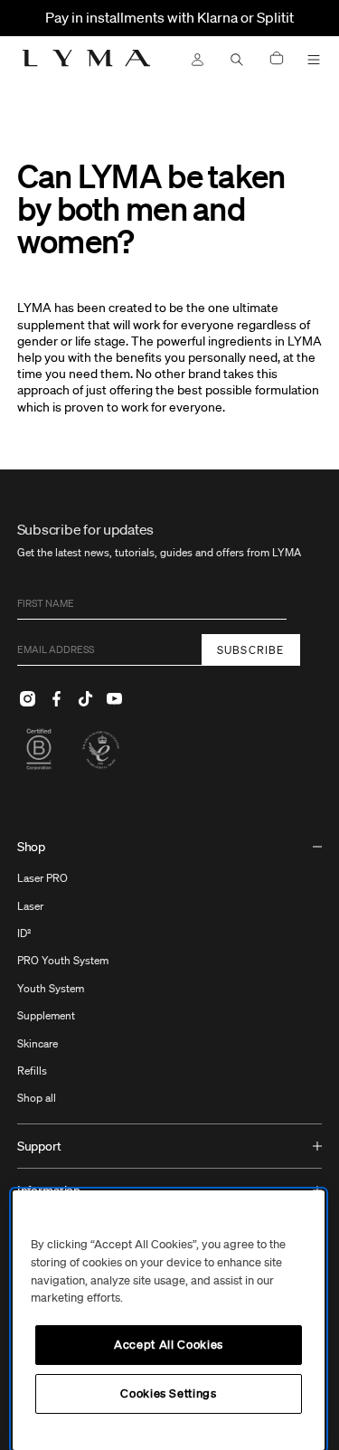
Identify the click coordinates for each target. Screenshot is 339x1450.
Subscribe (251, 650)
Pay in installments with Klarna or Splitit (169, 17)
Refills (32, 1070)
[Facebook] (57, 698)
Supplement (46, 1015)
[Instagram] (28, 698)
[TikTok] (86, 698)
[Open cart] (276, 59)
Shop (31, 847)
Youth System (50, 988)
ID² (24, 933)
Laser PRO (42, 878)
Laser (30, 906)
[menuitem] (170, 974)
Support (39, 1146)
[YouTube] (115, 698)
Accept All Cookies (168, 1344)
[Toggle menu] (314, 60)
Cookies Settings (168, 1393)
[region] (169, 1320)
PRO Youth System (62, 960)
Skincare (37, 1043)
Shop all (36, 1097)
